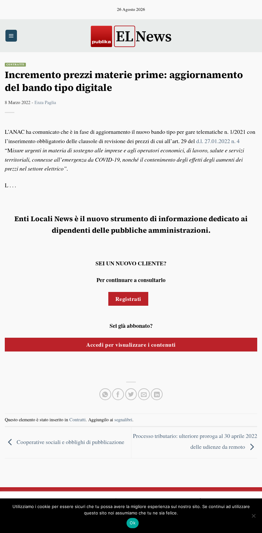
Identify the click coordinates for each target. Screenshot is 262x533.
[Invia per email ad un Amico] (144, 394)
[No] (253, 518)
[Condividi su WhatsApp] (105, 394)
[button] (11, 35)
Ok (132, 522)
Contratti (15, 64)
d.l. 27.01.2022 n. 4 (218, 141)
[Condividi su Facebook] (118, 394)
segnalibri (123, 419)
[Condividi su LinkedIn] (157, 394)
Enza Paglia (45, 102)
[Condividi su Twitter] (131, 394)
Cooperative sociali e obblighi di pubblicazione (69, 442)
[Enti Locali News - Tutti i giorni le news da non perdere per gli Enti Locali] (131, 35)
